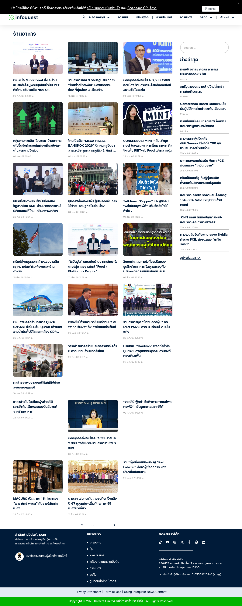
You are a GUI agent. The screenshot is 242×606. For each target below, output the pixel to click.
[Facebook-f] (189, 542)
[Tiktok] (160, 542)
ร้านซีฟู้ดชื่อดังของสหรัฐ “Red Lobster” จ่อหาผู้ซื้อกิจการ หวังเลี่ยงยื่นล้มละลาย (144, 467)
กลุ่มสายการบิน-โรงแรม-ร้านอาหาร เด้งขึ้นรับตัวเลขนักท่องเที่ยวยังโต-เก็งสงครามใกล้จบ (37, 146)
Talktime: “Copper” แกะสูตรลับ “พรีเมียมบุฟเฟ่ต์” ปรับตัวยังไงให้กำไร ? (146, 206)
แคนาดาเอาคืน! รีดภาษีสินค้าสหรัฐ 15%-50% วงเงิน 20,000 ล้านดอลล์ (203, 200)
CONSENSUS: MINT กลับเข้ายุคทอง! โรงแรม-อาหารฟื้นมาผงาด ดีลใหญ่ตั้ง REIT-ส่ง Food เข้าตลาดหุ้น (147, 146)
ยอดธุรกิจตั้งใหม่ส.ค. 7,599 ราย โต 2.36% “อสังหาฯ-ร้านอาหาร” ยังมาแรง (92, 443)
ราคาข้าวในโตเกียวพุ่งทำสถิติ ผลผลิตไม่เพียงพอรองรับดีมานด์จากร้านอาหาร (35, 407)
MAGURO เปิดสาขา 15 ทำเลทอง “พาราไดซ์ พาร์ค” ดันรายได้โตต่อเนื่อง (35, 503)
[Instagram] (175, 542)
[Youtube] (167, 542)
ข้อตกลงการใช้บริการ (142, 8)
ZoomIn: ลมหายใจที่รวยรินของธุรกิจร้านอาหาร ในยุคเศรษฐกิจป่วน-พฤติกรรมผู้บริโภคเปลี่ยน (144, 266)
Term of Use (112, 591)
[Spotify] (196, 542)
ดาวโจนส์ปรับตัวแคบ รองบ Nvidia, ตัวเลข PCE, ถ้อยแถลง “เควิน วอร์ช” (204, 239)
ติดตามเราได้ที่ (169, 534)
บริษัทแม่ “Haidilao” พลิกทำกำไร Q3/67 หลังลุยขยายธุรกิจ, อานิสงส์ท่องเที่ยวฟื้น (147, 351)
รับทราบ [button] (210, 8)
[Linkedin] (203, 542)
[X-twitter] (182, 542)
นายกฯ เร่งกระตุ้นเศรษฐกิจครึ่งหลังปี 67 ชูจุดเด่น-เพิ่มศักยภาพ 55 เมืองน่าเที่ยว (92, 503)
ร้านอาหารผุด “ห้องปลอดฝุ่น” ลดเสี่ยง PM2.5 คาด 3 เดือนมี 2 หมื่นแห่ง (146, 327)
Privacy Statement (88, 591)
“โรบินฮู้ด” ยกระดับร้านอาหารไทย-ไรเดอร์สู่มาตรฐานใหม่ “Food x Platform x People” (92, 266)
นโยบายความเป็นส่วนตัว (103, 8)
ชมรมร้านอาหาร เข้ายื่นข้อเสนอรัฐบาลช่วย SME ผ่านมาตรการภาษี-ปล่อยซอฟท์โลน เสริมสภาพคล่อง (37, 206)
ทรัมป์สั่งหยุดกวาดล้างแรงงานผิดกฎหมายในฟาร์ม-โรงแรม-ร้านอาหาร (36, 266)
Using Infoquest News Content (145, 591)
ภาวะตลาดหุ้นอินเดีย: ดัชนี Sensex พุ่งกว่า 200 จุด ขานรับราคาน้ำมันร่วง (200, 143)
